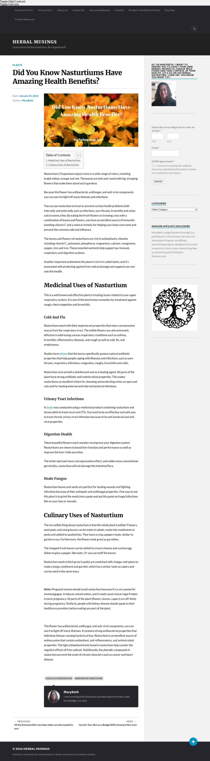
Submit (158, 181)
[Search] (194, 29)
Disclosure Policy (24, 10)
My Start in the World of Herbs (144, 10)
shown (63, 353)
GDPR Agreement (163, 161)
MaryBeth (27, 100)
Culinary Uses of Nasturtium (63, 164)
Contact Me (78, 10)
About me (62, 10)
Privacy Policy (45, 10)
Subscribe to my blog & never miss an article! (173, 129)
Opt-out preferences (99, 10)
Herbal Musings (35, 42)
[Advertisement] (174, 393)
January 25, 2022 (29, 95)
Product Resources (24, 19)
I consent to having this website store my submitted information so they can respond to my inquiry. (174, 169)
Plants (17, 65)
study (49, 407)
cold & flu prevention (59, 678)
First (154, 141)
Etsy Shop (170, 10)
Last (169, 141)
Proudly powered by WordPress (33, 754)
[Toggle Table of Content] (76, 155)
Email (155, 147)
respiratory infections (88, 678)
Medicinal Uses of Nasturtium (64, 160)
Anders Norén (86, 754)
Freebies (119, 10)
